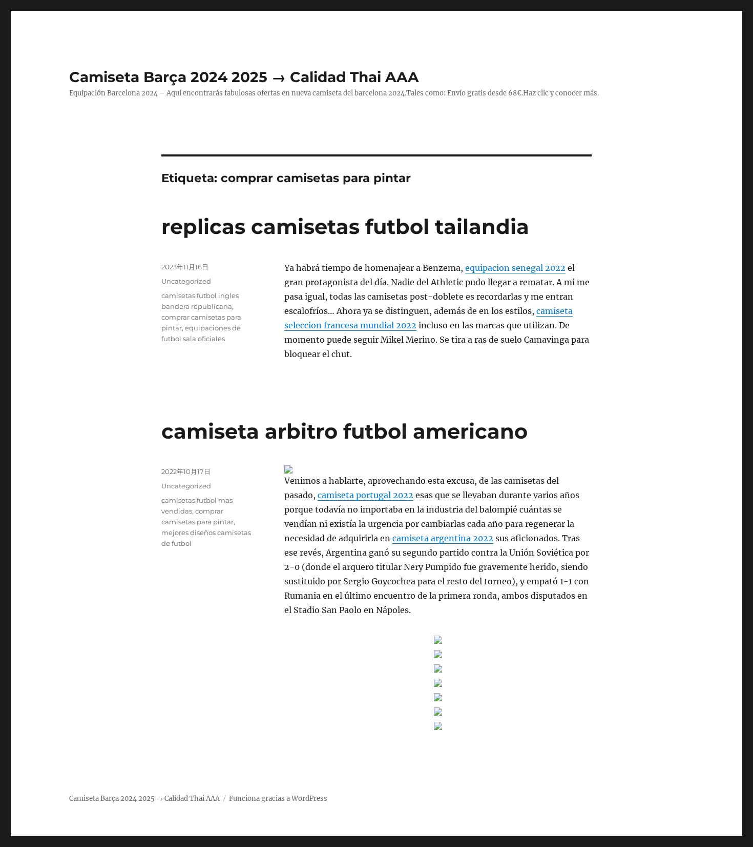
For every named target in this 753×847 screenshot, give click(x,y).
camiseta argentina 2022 (442, 538)
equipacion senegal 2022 (515, 268)
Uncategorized (186, 281)
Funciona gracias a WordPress (278, 798)
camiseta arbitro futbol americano (344, 431)
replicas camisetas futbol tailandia (345, 226)
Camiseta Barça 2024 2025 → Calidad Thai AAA (244, 77)
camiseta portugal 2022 (365, 495)
